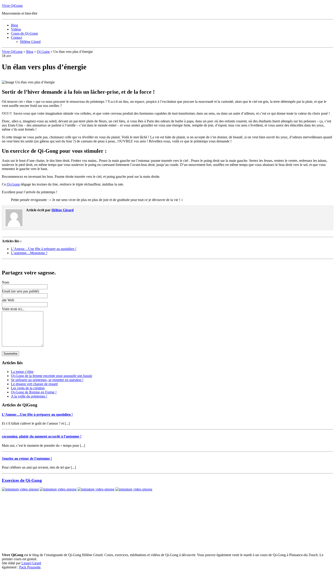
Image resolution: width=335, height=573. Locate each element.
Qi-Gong (13, 184)
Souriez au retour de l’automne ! (27, 458)
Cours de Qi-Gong (24, 33)
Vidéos (16, 29)
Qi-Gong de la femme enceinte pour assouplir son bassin (51, 376)
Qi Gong (43, 52)
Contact (16, 37)
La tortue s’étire (22, 372)
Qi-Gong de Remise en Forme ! (34, 392)
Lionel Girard (31, 563)
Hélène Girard (30, 42)
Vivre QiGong (12, 6)
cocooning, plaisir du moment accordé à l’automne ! (41, 436)
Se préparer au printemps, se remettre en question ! (47, 380)
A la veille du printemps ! (29, 396)
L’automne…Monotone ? (29, 253)
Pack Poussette (30, 567)
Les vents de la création (28, 388)
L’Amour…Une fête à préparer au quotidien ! (43, 249)
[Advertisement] (55, 262)
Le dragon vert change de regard (34, 384)
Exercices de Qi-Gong (22, 480)
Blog (14, 25)
